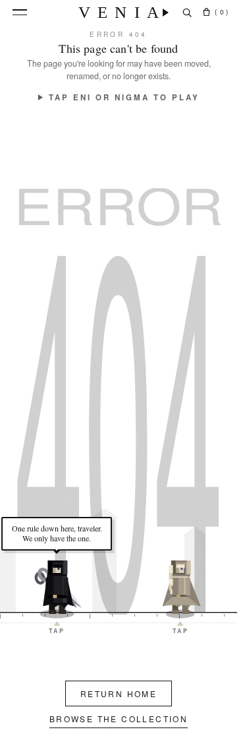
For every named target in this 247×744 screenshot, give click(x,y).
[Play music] (165, 12)
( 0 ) (222, 12)
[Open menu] (20, 12)
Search (187, 12)
